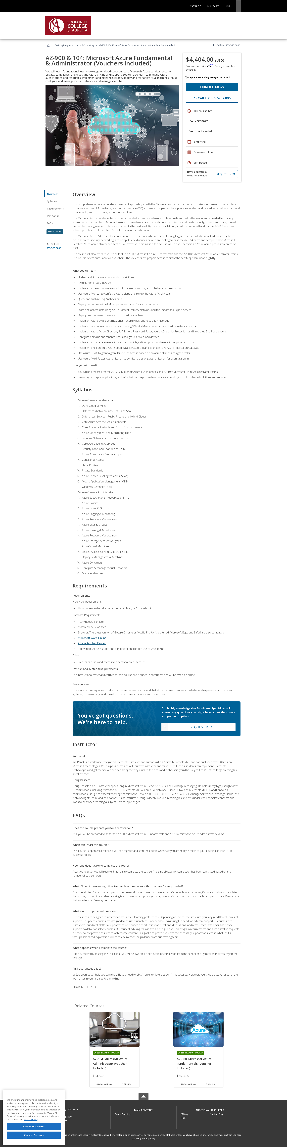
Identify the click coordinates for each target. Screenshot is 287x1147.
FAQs (50, 223)
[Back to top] (143, 1109)
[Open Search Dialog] (238, 6)
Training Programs (64, 45)
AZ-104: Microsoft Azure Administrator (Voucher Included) (110, 1063)
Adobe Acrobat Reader (92, 643)
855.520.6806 (54, 248)
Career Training (122, 1114)
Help (183, 1117)
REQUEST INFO (226, 174)
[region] (34, 1117)
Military (184, 1114)
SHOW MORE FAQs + (85, 987)
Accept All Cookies (34, 1126)
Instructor (53, 215)
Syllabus (52, 201)
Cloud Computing (85, 45)
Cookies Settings (34, 1135)
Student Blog (216, 1114)
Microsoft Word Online (92, 638)
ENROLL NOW (212, 86)
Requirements (55, 208)
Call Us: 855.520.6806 (226, 45)
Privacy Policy (148, 1138)
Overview (52, 194)
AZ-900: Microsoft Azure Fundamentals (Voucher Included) (194, 1063)
